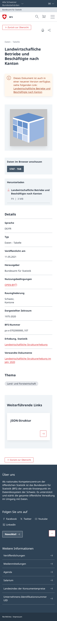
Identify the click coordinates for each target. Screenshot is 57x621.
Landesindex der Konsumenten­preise (24, 588)
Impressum (17, 616)
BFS (11, 17)
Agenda (8, 572)
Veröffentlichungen (14, 555)
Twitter (27, 518)
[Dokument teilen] (49, 30)
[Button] (43, 433)
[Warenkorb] (43, 16)
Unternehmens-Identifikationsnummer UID (25, 598)
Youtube (43, 518)
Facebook (11, 518)
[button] (52, 533)
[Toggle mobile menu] (52, 17)
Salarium (8, 580)
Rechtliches (7, 616)
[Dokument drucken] (42, 30)
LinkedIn (11, 524)
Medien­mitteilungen (15, 563)
